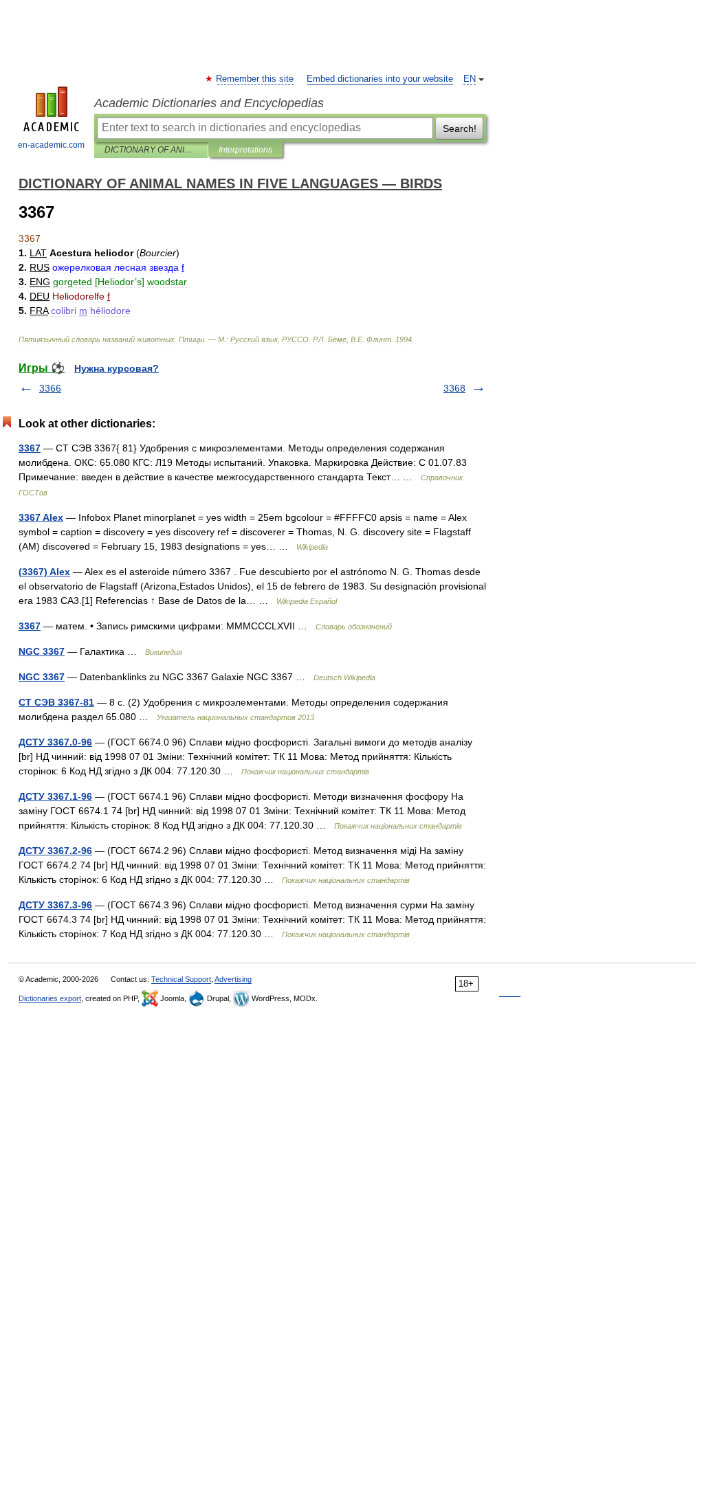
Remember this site (255, 79)
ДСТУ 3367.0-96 (55, 742)
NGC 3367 (42, 651)
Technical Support (181, 979)
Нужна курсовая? (116, 368)
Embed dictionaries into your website (380, 79)
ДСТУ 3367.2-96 (55, 850)
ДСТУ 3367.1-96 (55, 796)
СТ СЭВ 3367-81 (56, 702)
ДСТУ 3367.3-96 (55, 904)
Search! (459, 128)
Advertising (233, 979)
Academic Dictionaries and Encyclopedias (209, 103)
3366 (50, 388)
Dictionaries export (50, 998)
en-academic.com (51, 145)
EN (469, 79)
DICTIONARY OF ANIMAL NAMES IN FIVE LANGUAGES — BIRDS (150, 150)
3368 (454, 388)
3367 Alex (41, 517)
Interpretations (245, 150)
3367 (30, 447)
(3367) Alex (44, 571)
